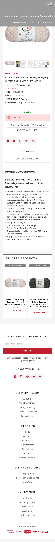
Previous (5, 290)
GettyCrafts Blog (27, 407)
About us (27, 399)
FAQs (27, 432)
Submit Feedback (27, 457)
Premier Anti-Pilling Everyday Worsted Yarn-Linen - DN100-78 (15, 302)
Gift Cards (27, 453)
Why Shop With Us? (27, 403)
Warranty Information (27, 158)
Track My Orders (27, 502)
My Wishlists (27, 506)
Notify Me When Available (27, 125)
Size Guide (27, 436)
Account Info (27, 511)
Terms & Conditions (27, 411)
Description (27, 151)
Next (49, 290)
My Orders (27, 498)
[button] (51, 4)
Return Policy (27, 482)
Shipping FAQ (27, 473)
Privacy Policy (27, 416)
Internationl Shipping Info (27, 478)
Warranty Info (27, 444)
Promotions (27, 449)
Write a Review (11, 88)
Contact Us (27, 440)
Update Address (27, 515)
